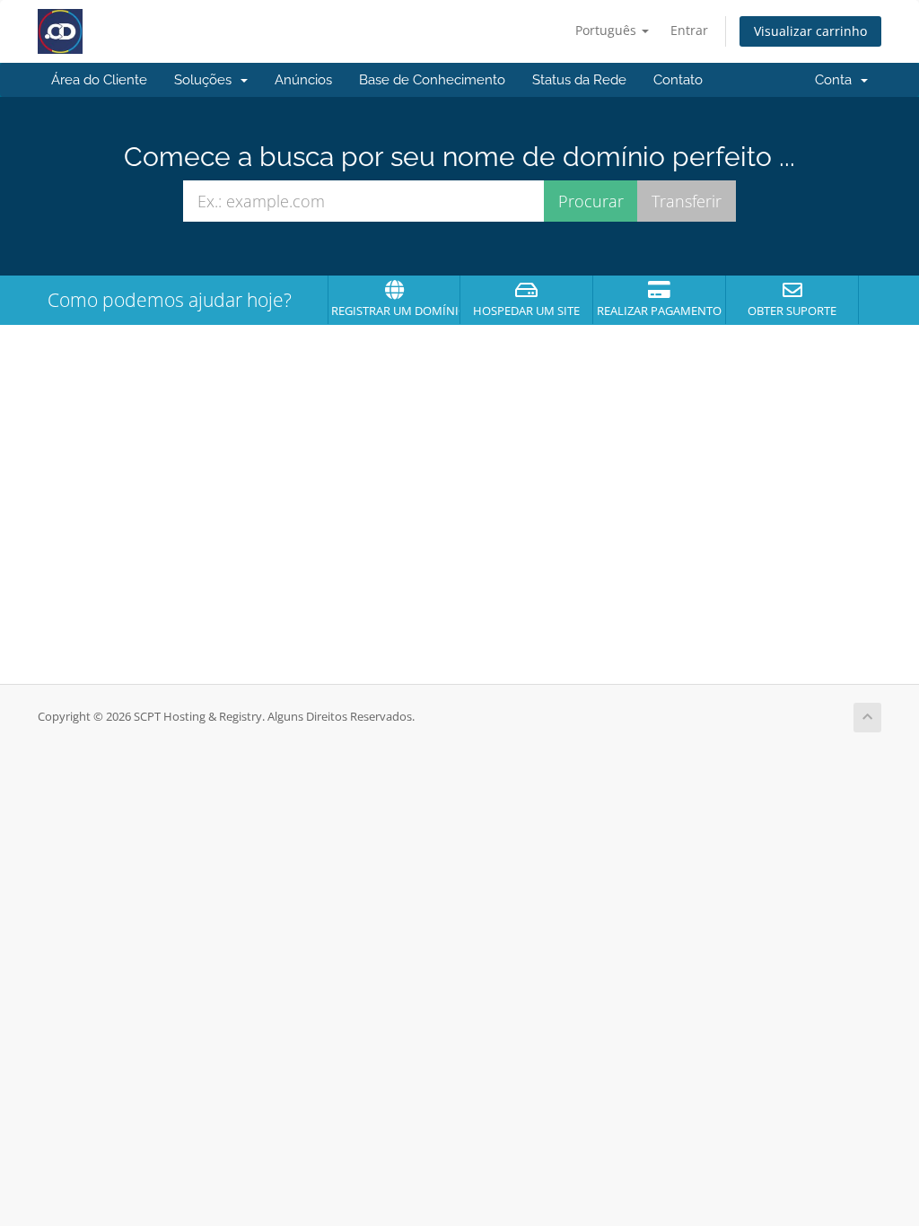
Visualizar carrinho (810, 30)
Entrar (689, 30)
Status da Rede (579, 80)
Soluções (206, 80)
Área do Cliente (99, 80)
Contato (678, 80)
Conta (837, 80)
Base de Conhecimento (432, 80)
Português (607, 30)
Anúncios (303, 80)
